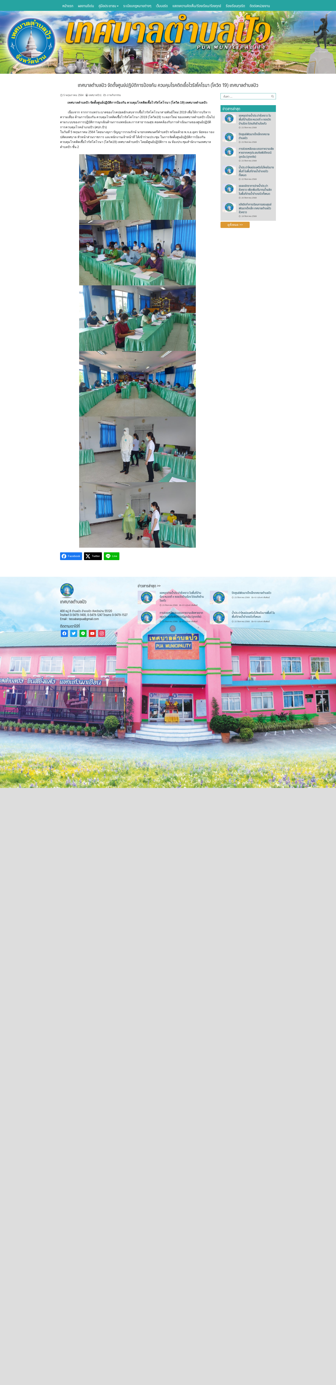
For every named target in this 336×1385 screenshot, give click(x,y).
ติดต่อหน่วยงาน (260, 6)
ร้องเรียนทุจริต (235, 6)
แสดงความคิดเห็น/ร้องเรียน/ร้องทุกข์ (196, 6)
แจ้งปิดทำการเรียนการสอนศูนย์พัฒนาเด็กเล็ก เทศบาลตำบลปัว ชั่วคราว (255, 208)
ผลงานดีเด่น (86, 6)
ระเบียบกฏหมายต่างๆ (137, 6)
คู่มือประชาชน (108, 6)
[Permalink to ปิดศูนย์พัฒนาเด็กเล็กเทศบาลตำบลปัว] (229, 136)
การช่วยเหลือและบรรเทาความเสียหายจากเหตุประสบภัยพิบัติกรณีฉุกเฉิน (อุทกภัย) (256, 152)
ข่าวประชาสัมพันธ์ (190, 605)
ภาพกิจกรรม (114, 95)
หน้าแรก (67, 6)
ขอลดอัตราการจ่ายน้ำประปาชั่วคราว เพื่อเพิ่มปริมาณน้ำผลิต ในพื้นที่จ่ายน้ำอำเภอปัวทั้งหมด (255, 189)
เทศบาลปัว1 (95, 95)
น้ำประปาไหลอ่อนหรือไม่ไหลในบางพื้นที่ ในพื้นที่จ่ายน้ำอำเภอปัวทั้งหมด (256, 171)
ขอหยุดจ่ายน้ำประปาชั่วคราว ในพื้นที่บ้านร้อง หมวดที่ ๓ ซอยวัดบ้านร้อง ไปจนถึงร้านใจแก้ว (255, 119)
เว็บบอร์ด (162, 6)
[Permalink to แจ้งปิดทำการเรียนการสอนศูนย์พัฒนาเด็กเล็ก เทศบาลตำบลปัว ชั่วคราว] (229, 207)
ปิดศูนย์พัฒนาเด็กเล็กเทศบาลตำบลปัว (254, 135)
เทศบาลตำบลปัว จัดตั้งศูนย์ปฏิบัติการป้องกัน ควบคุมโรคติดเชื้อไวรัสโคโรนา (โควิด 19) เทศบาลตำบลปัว (168, 85)
